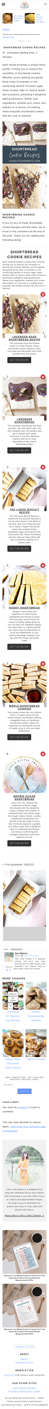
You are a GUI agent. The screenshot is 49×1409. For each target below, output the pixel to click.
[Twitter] (10, 969)
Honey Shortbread (24, 607)
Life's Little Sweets (31, 956)
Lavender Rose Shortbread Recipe (24, 338)
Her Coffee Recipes (24, 1388)
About (24, 1359)
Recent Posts (17, 949)
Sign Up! (9, 1375)
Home (5, 29)
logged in (23, 1107)
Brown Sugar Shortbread (24, 798)
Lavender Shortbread (24, 420)
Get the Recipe (19, 360)
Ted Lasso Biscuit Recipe (24, 511)
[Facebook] (7, 969)
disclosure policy (8, 37)
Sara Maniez (21, 953)
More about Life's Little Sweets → (24, 1215)
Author (6, 949)
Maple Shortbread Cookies (24, 707)
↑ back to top (24, 1347)
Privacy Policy (24, 1362)
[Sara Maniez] (9, 963)
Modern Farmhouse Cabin (24, 1391)
